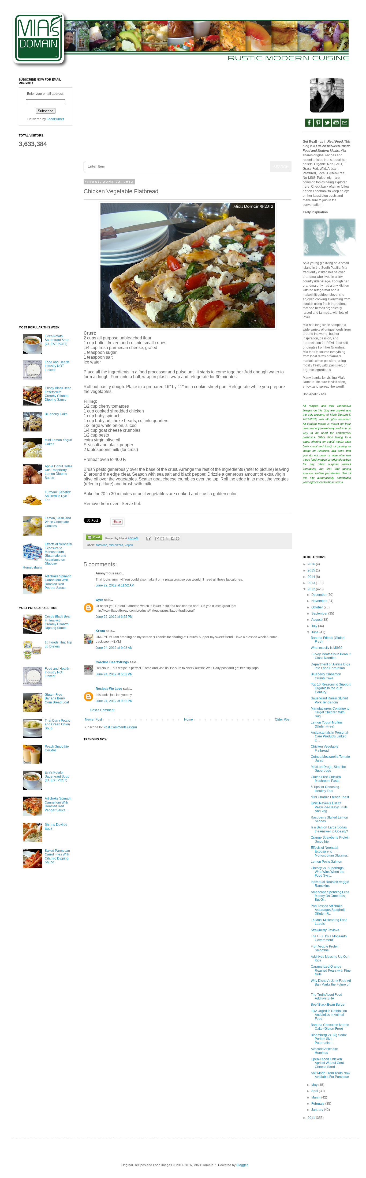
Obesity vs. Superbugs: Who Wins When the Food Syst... (327, 872)
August (316, 620)
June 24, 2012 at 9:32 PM (114, 701)
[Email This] (157, 538)
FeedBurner (55, 119)
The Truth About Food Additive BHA (326, 996)
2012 (312, 589)
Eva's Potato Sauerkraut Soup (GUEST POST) (57, 340)
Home (188, 719)
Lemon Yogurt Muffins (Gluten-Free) (326, 724)
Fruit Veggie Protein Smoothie (325, 948)
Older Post (282, 719)
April (315, 1091)
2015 (312, 570)
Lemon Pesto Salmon (326, 861)
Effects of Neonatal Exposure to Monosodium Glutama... (330, 851)
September (319, 613)
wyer (99, 600)
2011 (312, 1118)
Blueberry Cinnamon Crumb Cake (326, 676)
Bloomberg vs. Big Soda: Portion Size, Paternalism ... (329, 1039)
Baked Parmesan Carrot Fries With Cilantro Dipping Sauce (57, 856)
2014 (312, 577)
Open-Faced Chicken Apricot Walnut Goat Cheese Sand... (327, 1063)
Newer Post (93, 719)
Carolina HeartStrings (112, 662)
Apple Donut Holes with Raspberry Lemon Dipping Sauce (58, 472)
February (318, 1103)
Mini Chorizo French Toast (330, 797)
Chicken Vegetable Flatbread (324, 748)
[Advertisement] (188, 115)
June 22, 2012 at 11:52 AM (115, 585)
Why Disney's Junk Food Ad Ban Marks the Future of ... (331, 984)
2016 (312, 564)
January (317, 1110)
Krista (100, 631)
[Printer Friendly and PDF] (94, 538)
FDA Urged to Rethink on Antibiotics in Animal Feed (329, 1015)
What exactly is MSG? (326, 648)
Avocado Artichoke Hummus (324, 1051)
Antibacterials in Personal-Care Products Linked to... (330, 736)
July (314, 626)
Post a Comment (102, 710)
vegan (129, 545)
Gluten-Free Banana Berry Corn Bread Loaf (57, 698)
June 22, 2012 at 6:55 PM (114, 617)
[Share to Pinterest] (177, 538)
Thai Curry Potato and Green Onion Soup (57, 724)
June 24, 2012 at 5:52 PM (114, 674)
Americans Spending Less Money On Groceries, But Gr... (330, 896)
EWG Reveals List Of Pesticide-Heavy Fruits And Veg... (329, 807)
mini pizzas (116, 545)
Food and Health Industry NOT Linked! (57, 366)
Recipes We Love (109, 689)
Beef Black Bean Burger (328, 1004)
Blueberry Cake (56, 414)
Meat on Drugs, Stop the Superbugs (328, 768)
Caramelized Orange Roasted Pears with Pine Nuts (331, 970)
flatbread (101, 545)
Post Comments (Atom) (120, 727)
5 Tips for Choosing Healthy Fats (325, 789)
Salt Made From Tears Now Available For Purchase (330, 1075)
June (315, 632)
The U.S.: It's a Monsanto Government (329, 938)
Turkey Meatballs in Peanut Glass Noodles (330, 656)
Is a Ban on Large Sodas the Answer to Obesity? (329, 829)
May (314, 1085)
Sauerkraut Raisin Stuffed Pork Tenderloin (329, 700)
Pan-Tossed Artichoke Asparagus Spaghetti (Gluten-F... (328, 910)
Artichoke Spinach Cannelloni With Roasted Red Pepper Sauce (58, 582)
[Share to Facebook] (172, 538)
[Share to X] (167, 538)
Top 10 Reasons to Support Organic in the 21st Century (330, 688)
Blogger (242, 1165)
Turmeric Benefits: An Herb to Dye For (58, 496)
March (316, 1097)
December (319, 595)
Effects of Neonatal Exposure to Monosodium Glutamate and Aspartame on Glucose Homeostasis (47, 555)
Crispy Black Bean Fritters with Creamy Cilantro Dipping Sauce (58, 393)
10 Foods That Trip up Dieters (58, 644)
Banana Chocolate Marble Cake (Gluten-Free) (330, 1027)
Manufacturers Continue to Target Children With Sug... (330, 712)
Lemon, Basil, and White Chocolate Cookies (58, 522)
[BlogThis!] (162, 538)
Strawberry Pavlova (325, 930)
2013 (312, 583)
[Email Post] (148, 538)
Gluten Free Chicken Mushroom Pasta (326, 779)
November (319, 601)
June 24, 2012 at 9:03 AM (114, 648)
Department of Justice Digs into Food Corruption (330, 666)
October (317, 607)
